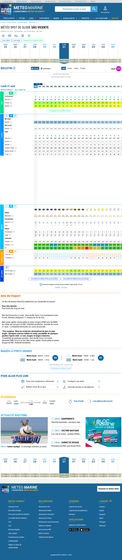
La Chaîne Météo (8, 1)
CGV (9, 522)
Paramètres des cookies (16, 537)
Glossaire (64, 287)
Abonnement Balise (45, 510)
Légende (57, 287)
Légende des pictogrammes (78, 510)
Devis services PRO (45, 529)
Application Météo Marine (77, 525)
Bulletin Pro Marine (45, 526)
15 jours (82, 68)
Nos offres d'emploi (14, 510)
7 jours (76, 68)
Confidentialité (13, 541)
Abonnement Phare (45, 518)
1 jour (64, 68)
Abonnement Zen (44, 507)
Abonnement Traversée (46, 514)
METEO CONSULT (22, 1)
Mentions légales (14, 529)
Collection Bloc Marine (46, 537)
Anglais (101, 510)
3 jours (69, 68)
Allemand (102, 526)
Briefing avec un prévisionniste (49, 522)
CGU (9, 526)
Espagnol (102, 514)
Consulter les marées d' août (61, 368)
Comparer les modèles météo (60, 111)
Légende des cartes (75, 507)
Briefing (93, 1)
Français (102, 507)
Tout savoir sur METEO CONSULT (19, 514)
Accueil (3, 22)
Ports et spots (11, 22)
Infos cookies (12, 533)
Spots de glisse (22, 22)
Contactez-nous (13, 507)
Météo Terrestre (44, 533)
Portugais (102, 522)
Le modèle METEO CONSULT (17, 518)
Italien (101, 518)
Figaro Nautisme (36, 1)
